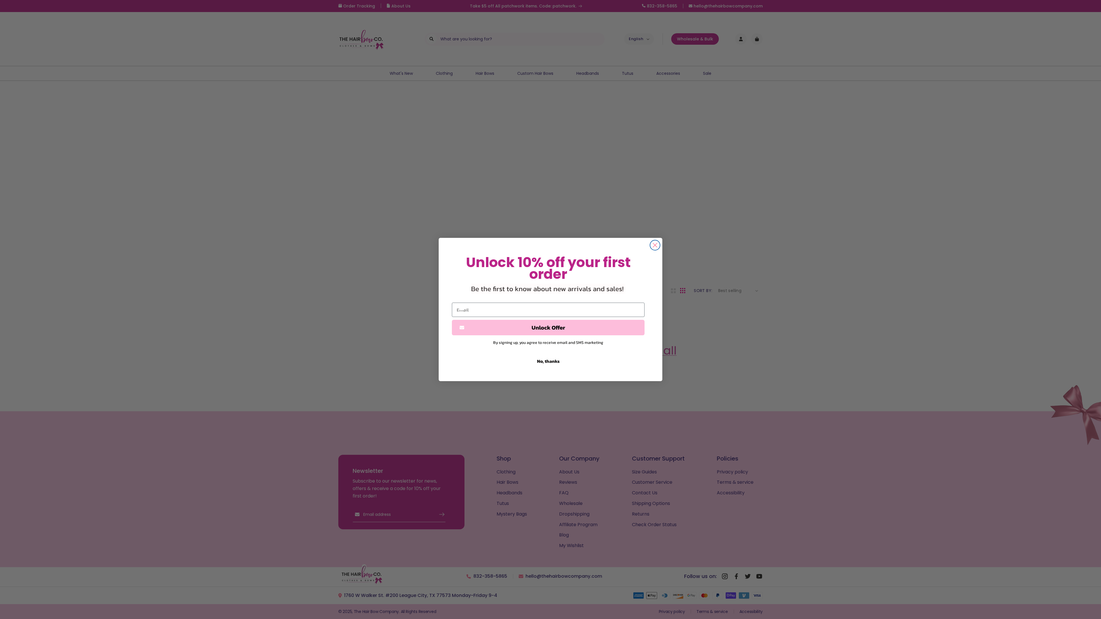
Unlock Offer (548, 327)
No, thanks (548, 361)
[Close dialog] (655, 245)
